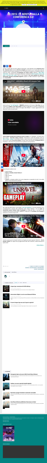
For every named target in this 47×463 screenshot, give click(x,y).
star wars (35, 269)
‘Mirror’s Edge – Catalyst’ (8, 139)
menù (6, 8)
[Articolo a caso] (15, 46)
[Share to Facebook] (4, 67)
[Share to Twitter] (7, 67)
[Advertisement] (23, 36)
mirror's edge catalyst (41, 267)
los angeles (42, 266)
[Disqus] (23, 325)
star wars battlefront (41, 269)
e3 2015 (36, 266)
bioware (31, 266)
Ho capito (23, 4)
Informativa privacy (6, 420)
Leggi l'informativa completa (32, 4)
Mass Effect (27, 267)
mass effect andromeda (33, 267)
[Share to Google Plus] (10, 67)
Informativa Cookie (6, 421)
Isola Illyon (21, 24)
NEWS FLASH (6, 266)
